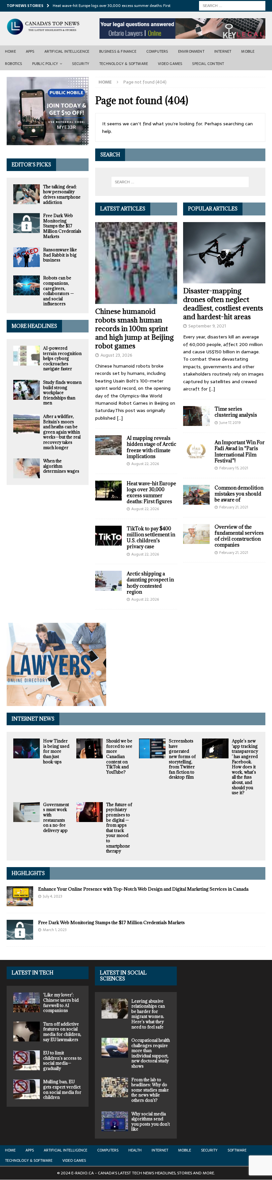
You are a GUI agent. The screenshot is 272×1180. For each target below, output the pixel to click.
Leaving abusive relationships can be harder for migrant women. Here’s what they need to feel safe (148, 1014)
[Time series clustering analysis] (196, 416)
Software (237, 1150)
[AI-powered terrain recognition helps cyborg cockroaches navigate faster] (26, 356)
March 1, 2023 (55, 930)
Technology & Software (123, 64)
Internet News (33, 719)
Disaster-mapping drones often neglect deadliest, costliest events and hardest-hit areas (223, 303)
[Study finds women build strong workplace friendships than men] (26, 390)
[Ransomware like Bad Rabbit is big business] (26, 257)
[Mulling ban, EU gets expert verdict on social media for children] (26, 1089)
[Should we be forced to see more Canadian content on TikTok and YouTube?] (89, 748)
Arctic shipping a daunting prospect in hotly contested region (150, 582)
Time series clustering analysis (236, 412)
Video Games (170, 64)
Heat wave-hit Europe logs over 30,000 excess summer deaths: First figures (151, 492)
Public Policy (45, 64)
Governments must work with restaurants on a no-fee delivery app (56, 817)
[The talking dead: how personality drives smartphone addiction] (26, 194)
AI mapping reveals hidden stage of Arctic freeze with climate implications (151, 447)
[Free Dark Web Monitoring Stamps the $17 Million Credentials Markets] (26, 223)
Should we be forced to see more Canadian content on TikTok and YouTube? (119, 756)
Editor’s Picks (31, 164)
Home (10, 51)
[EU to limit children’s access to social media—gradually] (26, 1060)
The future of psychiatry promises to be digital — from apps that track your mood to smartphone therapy (119, 828)
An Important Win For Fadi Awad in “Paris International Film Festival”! (240, 451)
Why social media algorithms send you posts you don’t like (150, 1121)
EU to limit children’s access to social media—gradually (62, 1060)
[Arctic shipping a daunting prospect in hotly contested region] (108, 581)
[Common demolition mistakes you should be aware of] (196, 495)
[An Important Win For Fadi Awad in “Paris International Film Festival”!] (196, 449)
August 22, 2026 (145, 464)
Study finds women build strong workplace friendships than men (62, 392)
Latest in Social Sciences (123, 976)
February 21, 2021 (233, 507)
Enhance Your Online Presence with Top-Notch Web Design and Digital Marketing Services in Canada (143, 889)
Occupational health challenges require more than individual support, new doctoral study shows (150, 1053)
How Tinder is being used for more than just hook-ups (56, 751)
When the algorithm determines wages (61, 466)
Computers (157, 51)
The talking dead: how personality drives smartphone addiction (62, 194)
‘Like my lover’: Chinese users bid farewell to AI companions (61, 1002)
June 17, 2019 (229, 423)
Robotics (13, 64)
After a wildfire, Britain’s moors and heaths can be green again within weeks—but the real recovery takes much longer (62, 432)
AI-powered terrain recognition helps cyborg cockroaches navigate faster (62, 358)
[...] (120, 418)
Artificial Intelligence (67, 51)
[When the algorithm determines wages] (26, 468)
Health (135, 1150)
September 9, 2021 (207, 326)
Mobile (247, 51)
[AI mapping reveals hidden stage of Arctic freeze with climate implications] (108, 445)
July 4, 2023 (52, 896)
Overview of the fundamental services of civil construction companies (239, 536)
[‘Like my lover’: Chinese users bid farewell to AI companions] (26, 1002)
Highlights (28, 873)
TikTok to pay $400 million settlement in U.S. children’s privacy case (151, 537)
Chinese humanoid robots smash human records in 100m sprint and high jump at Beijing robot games (134, 328)
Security (80, 64)
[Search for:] (232, 5)
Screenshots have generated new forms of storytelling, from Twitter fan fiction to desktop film (182, 759)
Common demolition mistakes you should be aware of (239, 494)
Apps (30, 51)
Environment (191, 51)
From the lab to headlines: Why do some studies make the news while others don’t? (150, 1090)
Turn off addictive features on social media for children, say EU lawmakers (62, 1031)
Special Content (208, 64)
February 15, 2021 (233, 468)
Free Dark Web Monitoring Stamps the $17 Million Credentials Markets (62, 226)
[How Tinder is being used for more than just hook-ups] (26, 748)
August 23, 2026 (116, 355)
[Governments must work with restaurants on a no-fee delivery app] (26, 812)
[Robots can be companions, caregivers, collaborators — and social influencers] (26, 285)
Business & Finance (117, 51)
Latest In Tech (32, 973)
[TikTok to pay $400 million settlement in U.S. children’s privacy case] (108, 536)
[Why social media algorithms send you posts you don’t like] (115, 1121)
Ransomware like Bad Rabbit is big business (60, 255)
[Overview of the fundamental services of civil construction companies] (196, 534)
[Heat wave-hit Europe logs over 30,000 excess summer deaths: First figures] (108, 491)
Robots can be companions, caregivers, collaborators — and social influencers (58, 290)
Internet (223, 51)
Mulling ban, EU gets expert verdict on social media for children (62, 1089)
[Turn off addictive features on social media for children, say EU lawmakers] (26, 1031)
